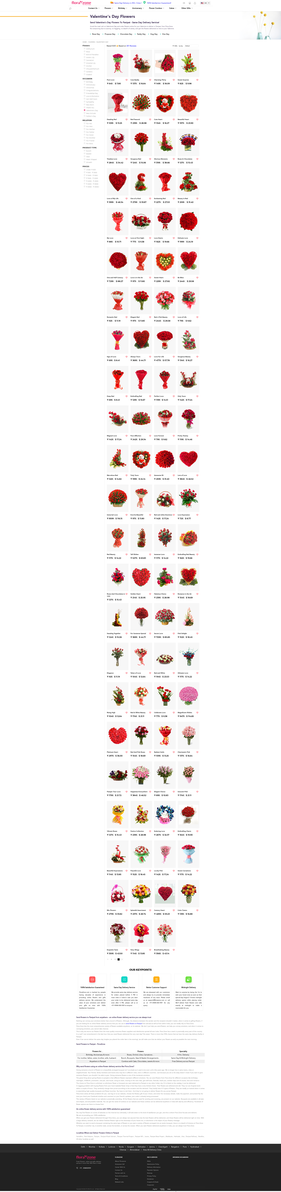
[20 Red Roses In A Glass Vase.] (188, 428)
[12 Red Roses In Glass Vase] (165, 705)
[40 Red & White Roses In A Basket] (165, 666)
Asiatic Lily (90, 57)
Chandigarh (163, 1147)
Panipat (97, 1136)
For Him (89, 126)
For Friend (90, 141)
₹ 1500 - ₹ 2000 (92, 178)
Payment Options (153, 1170)
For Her (89, 124)
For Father (90, 132)
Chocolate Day (126, 34)
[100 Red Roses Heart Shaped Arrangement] (165, 903)
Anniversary (137, 8)
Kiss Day (165, 34)
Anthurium (90, 49)
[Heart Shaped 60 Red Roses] (188, 468)
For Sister (90, 135)
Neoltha (201, 1136)
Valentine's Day (92, 110)
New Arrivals (91, 113)
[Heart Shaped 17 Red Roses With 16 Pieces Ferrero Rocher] (165, 270)
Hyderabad (194, 1147)
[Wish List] (184, 3)
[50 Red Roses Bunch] (165, 468)
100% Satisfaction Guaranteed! (159, 3)
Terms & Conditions (121, 1176)
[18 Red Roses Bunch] (118, 310)
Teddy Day (141, 34)
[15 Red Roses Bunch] (141, 270)
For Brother (90, 138)
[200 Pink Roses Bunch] (188, 705)
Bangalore (175, 1147)
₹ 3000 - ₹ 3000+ (92, 187)
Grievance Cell (119, 1164)
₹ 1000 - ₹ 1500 (92, 175)
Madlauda (169, 1136)
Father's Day (91, 116)
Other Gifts (186, 8)
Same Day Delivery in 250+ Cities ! (128, 3)
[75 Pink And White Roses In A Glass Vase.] (141, 784)
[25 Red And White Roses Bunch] (141, 705)
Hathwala (177, 1136)
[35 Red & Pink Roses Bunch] (165, 310)
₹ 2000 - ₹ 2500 (92, 181)
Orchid (88, 66)
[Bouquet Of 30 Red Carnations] (188, 824)
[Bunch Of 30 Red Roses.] (165, 73)
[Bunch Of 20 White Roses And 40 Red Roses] (118, 152)
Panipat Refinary (191, 1136)
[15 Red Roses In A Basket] (188, 73)
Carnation (90, 60)
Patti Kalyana (88, 1136)
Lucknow (111, 1147)
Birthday (122, 8)
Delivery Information (153, 1167)
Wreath (89, 162)
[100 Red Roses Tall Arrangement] (141, 547)
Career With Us (120, 1167)
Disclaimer (150, 1179)
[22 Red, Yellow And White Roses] (141, 942)
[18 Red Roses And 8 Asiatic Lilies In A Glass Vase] (118, 942)
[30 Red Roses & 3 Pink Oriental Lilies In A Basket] (165, 152)
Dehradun (142, 1147)
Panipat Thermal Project (125, 1136)
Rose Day (96, 34)
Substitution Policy (153, 1164)
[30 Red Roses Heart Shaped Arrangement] (188, 587)
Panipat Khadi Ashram (108, 1136)
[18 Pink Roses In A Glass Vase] (188, 745)
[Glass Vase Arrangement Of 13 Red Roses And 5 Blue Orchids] (188, 666)
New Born (90, 105)
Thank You (90, 108)
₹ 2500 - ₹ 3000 (92, 184)
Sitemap (149, 1173)
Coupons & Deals (152, 1182)
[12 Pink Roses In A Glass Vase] (165, 784)
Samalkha (79, 1136)
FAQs (149, 1161)
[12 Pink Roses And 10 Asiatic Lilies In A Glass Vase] (165, 942)
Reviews (131, 46)
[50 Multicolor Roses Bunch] (141, 903)
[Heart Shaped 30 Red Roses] (188, 112)
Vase (88, 157)
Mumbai (92, 1147)
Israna (147, 1136)
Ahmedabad (135, 1150)
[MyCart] (195, 3)
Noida (121, 1147)
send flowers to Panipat (134, 1023)
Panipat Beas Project (157, 1136)
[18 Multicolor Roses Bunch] (165, 745)
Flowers (108, 8)
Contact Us (93, 8)
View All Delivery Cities (152, 1150)
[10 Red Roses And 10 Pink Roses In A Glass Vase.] (141, 745)
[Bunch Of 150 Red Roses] (118, 270)
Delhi (83, 1147)
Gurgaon (130, 1147)
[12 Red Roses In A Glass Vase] (141, 310)
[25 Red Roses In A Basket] (188, 349)
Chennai (123, 1150)
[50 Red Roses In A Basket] (141, 112)
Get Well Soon (91, 99)
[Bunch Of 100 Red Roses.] (165, 349)
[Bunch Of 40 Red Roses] (188, 231)
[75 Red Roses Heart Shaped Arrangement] (141, 349)
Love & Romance (92, 96)
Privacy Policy (151, 1176)
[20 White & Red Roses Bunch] (141, 666)
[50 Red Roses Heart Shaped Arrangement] (188, 270)
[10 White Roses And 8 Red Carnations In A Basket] (118, 863)
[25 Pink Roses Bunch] (188, 784)
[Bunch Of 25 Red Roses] (141, 389)
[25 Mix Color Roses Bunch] (118, 824)
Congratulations (92, 90)
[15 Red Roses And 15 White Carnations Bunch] (141, 863)
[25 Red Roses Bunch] (165, 231)
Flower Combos (156, 8)
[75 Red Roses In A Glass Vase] (141, 626)
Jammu (152, 1147)
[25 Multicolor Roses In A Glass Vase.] (188, 903)
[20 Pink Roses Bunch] (165, 863)
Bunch (88, 151)
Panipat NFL (139, 1136)
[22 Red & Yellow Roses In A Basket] (118, 626)
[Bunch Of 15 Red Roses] (188, 310)
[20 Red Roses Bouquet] (118, 112)
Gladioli (89, 75)
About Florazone (120, 1161)
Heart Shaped (91, 159)
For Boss (89, 144)
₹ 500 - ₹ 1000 (91, 173)
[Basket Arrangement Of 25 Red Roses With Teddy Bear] (188, 389)
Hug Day (154, 34)
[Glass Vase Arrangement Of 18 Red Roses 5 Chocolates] (118, 587)
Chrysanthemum (92, 69)
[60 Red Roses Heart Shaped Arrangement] (118, 745)
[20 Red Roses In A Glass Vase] (165, 547)
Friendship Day (92, 93)
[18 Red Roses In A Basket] (118, 705)
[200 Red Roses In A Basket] (118, 507)
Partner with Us (120, 1173)
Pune (185, 1147)
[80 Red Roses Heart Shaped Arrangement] (118, 191)
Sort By (181, 46)
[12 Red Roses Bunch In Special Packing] (165, 428)
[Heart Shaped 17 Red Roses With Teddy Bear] (165, 112)
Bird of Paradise (92, 55)
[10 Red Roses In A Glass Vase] (118, 666)
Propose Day (110, 34)
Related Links (119, 1182)
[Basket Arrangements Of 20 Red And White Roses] (165, 507)
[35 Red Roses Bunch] (165, 191)
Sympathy (90, 102)
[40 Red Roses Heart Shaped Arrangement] (141, 587)
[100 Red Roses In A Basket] (165, 626)
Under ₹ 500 (91, 170)
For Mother (90, 129)
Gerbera (89, 72)
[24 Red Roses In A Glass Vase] (141, 152)
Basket (88, 154)
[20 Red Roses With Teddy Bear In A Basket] (141, 73)
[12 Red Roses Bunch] (118, 73)
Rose (88, 52)
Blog (116, 1179)
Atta (183, 1136)
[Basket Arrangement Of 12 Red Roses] (141, 231)
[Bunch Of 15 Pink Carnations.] (188, 863)
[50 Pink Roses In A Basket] (165, 587)
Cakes (172, 8)
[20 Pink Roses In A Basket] (188, 626)
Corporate (150, 1185)
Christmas (90, 88)
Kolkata (102, 1147)
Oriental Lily (90, 63)
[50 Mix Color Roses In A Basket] (141, 824)
